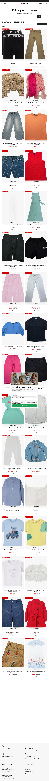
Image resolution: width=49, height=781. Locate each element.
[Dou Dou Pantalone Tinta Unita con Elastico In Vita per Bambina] (13, 451)
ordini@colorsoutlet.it (6, 780)
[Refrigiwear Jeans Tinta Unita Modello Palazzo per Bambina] (13, 126)
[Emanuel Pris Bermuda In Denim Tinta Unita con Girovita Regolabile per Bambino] (13, 613)
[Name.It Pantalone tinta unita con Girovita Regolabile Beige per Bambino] (36, 44)
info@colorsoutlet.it (6, 776)
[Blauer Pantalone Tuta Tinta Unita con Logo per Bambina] (13, 369)
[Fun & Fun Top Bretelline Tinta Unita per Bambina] (36, 491)
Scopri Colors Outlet (29, 767)
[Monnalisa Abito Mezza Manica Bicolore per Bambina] (36, 654)
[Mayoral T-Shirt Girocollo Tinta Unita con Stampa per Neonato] (13, 532)
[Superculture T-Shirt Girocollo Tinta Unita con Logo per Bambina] (36, 126)
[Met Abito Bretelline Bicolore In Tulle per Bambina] (36, 85)
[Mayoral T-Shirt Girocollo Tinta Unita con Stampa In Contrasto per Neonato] (36, 532)
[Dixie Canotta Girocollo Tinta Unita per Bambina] (36, 166)
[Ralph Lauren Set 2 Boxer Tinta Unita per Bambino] (13, 44)
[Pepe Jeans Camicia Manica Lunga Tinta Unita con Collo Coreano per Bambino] (13, 491)
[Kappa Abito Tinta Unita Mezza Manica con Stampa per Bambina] (13, 410)
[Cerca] (39, 16)
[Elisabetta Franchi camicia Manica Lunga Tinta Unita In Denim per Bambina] (36, 451)
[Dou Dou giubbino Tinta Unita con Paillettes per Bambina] (13, 85)
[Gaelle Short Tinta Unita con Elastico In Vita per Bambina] (36, 247)
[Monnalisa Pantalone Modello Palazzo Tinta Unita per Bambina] (13, 288)
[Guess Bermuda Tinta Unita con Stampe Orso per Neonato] (13, 654)
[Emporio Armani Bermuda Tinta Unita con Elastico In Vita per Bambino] (36, 369)
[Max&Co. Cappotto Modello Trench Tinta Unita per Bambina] (36, 613)
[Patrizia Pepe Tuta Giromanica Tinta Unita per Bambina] (36, 207)
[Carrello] (46, 3)
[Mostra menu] (2, 3)
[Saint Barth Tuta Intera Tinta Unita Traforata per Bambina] (13, 207)
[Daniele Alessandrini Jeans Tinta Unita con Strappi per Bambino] (13, 166)
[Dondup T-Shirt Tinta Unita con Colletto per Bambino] (36, 329)
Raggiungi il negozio (29, 771)
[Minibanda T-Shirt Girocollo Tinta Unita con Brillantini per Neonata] (13, 572)
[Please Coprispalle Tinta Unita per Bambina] (13, 329)
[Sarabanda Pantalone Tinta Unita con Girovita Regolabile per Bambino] (36, 288)
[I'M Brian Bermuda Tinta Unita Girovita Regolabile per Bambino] (13, 247)
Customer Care (28, 773)
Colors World (27, 769)
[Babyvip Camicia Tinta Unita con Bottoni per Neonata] (36, 572)
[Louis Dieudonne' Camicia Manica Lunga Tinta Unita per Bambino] (36, 410)
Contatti (27, 776)
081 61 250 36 (5, 772)
